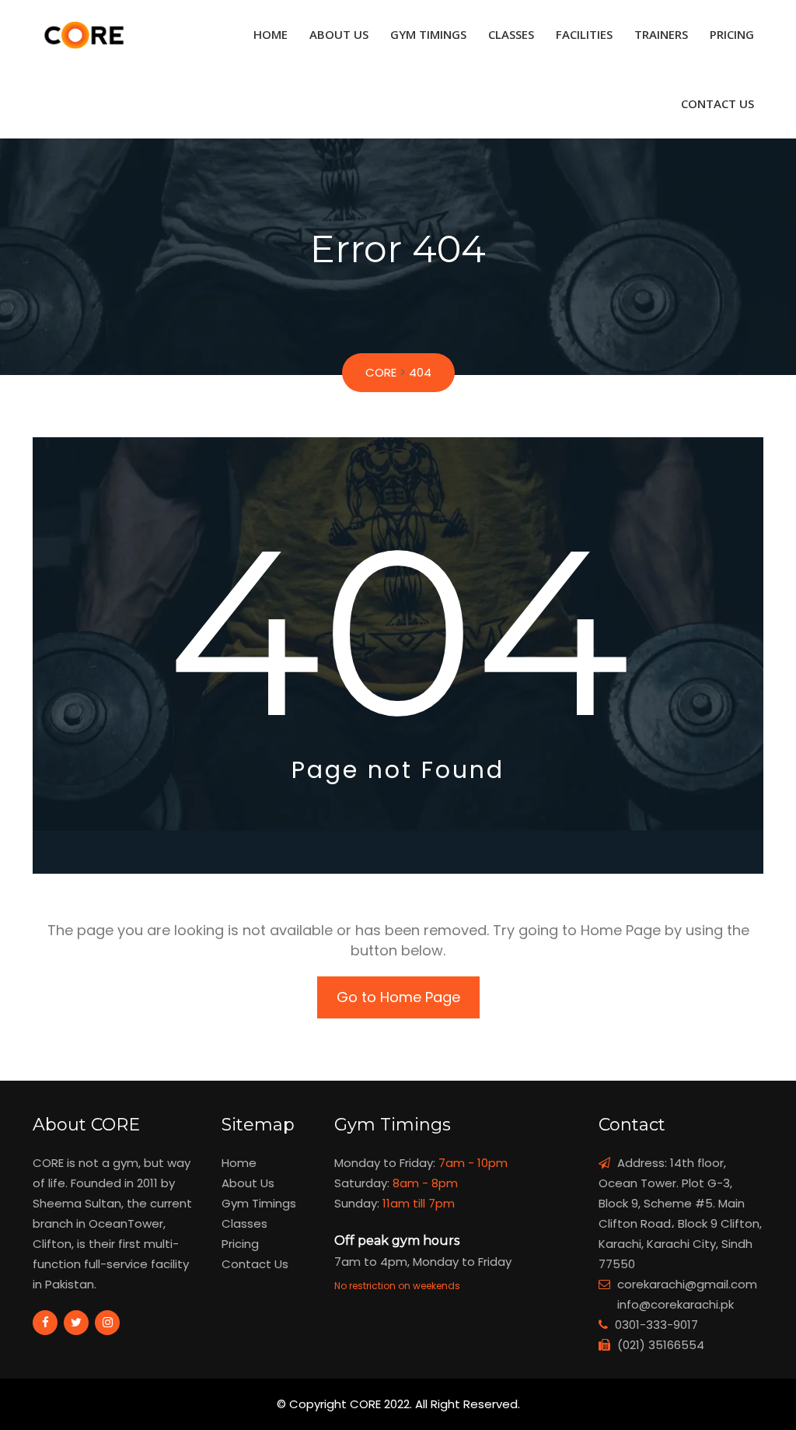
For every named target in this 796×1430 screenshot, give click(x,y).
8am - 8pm (425, 1183)
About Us (338, 34)
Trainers (661, 34)
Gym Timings (428, 34)
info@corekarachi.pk (675, 1304)
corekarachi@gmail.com (687, 1284)
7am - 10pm (473, 1163)
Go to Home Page (398, 997)
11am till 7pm (418, 1203)
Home (270, 34)
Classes (511, 34)
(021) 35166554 (660, 1345)
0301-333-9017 (656, 1324)
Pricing (732, 34)
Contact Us (717, 103)
